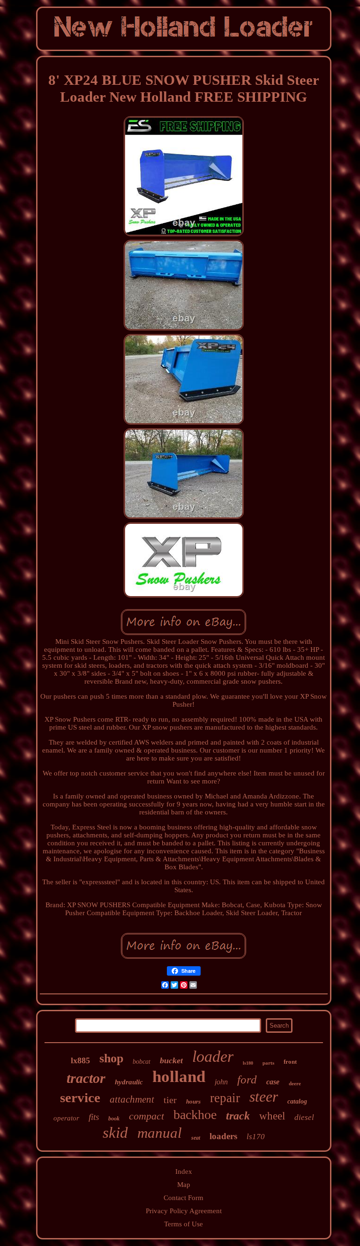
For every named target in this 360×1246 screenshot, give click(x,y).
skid (115, 1132)
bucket (171, 1060)
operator (66, 1118)
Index (183, 1171)
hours (193, 1101)
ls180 (248, 1063)
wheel (272, 1116)
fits (94, 1117)
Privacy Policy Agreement (184, 1211)
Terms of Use (183, 1224)
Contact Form (183, 1197)
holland (178, 1076)
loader (212, 1056)
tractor (86, 1078)
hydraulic (129, 1082)
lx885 (80, 1060)
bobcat (141, 1061)
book (114, 1118)
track (238, 1116)
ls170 (256, 1136)
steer (263, 1096)
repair (225, 1098)
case (272, 1082)
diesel (304, 1117)
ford (247, 1079)
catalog (297, 1101)
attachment (132, 1099)
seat (195, 1137)
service (80, 1097)
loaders (223, 1136)
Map (183, 1184)
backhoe (195, 1114)
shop (111, 1058)
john (221, 1082)
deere (295, 1083)
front (290, 1061)
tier (170, 1100)
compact (146, 1116)
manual (159, 1133)
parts (268, 1063)
